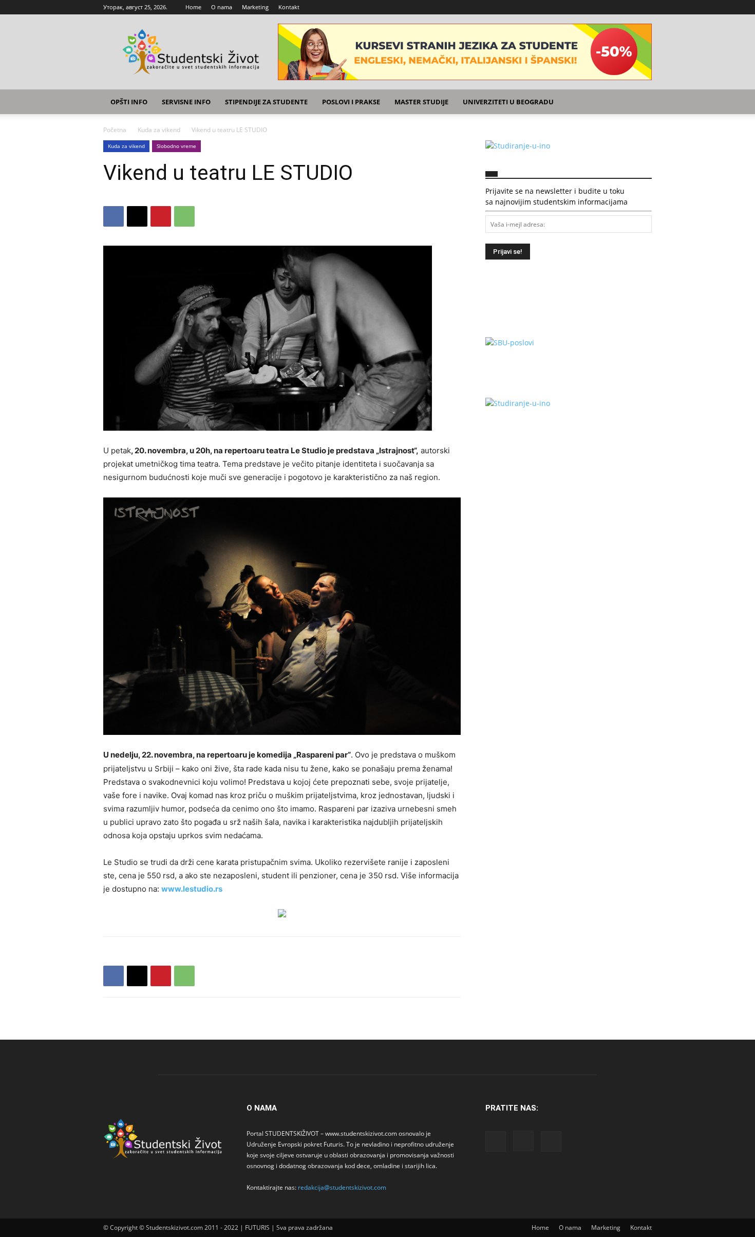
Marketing (255, 7)
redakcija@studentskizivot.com (342, 1187)
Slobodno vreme (176, 146)
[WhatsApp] (184, 216)
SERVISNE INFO (186, 101)
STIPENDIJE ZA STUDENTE (266, 101)
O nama (221, 7)
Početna (114, 129)
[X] (644, 7)
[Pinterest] (160, 216)
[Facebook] (610, 7)
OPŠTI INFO (128, 101)
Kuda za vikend (159, 129)
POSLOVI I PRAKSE (351, 101)
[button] (639, 102)
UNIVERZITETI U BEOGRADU (508, 101)
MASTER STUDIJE (421, 101)
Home (193, 7)
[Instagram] (627, 7)
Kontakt (288, 7)
